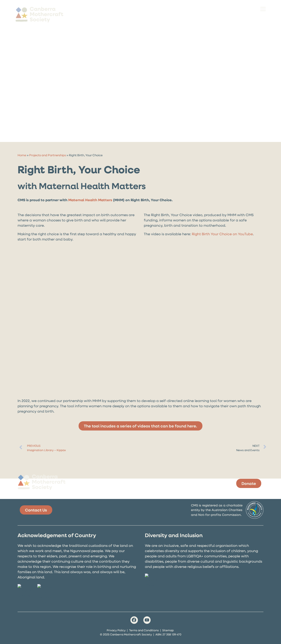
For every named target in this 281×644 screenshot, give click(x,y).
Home (22, 155)
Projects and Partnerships (47, 155)
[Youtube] (147, 620)
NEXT (255, 445)
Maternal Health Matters (90, 199)
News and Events (247, 450)
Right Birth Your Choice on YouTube (222, 233)
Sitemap (168, 630)
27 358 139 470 (171, 634)
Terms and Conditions (144, 630)
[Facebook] (134, 620)
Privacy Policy (116, 630)
